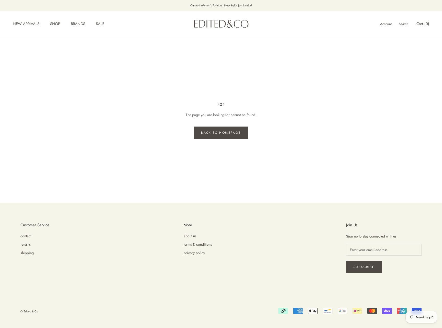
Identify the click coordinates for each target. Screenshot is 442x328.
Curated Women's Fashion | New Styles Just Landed (221, 5)
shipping (27, 252)
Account (386, 24)
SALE (100, 24)
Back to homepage (221, 132)
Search (403, 24)
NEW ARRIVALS (26, 24)
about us (190, 236)
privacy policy (194, 252)
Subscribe (364, 267)
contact (25, 236)
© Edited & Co (29, 311)
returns (25, 244)
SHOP (55, 24)
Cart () (422, 24)
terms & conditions (198, 244)
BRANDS (78, 24)
